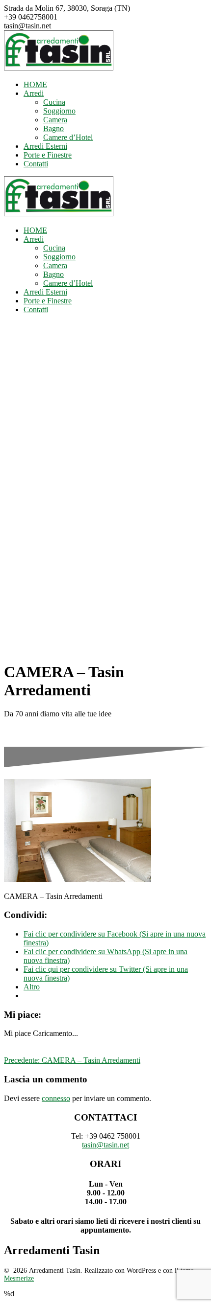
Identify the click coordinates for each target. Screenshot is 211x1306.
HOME (35, 84)
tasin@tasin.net (105, 1145)
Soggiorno (59, 111)
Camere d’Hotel (68, 137)
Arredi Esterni (45, 146)
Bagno (53, 128)
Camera (55, 119)
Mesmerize (19, 1278)
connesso (56, 1098)
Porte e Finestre (48, 155)
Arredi (34, 93)
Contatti (36, 164)
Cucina (54, 102)
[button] (58, 50)
